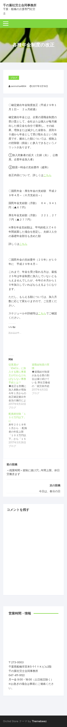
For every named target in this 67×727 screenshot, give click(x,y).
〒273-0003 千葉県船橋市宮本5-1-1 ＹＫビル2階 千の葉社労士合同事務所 (31, 667)
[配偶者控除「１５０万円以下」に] (20, 430)
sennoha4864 (18, 86)
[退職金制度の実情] (43, 379)
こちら (47, 175)
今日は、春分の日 (49, 491)
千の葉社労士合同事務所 (19, 5)
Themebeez (39, 721)
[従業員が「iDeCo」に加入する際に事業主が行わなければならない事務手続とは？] (20, 386)
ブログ (13, 77)
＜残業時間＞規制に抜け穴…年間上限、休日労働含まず (33, 472)
